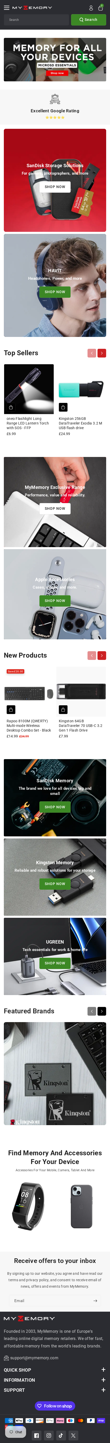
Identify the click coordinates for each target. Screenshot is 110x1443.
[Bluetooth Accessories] (28, 1209)
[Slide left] (91, 353)
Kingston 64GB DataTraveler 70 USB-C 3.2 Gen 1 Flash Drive (81, 725)
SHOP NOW (55, 187)
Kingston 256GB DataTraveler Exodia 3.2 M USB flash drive (80, 423)
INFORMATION (19, 1380)
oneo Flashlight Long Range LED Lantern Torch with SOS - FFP (28, 423)
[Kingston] (55, 1076)
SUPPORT (14, 1390)
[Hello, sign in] (91, 8)
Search (91, 20)
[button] (8, 7)
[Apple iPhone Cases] (81, 1209)
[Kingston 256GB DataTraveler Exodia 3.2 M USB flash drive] (81, 389)
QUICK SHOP (17, 1370)
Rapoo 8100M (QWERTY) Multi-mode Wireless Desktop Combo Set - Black (29, 725)
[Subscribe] (95, 1301)
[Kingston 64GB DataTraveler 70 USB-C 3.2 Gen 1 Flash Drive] (81, 692)
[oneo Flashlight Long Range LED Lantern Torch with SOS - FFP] (29, 389)
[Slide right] (101, 353)
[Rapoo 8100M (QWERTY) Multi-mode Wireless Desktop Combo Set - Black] (29, 692)
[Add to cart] (11, 407)
